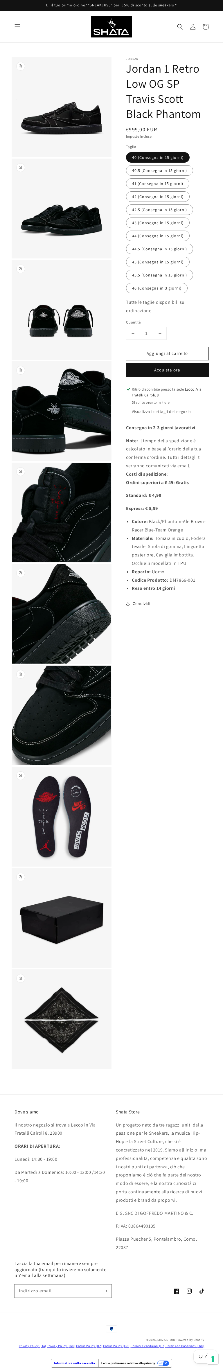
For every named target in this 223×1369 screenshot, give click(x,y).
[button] (17, 26)
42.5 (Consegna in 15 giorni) (159, 209)
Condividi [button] (141, 603)
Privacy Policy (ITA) (32, 1346)
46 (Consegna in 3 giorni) (156, 288)
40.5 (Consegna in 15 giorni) (159, 170)
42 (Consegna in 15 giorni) (158, 196)
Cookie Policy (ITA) (89, 1346)
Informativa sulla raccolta (74, 1363)
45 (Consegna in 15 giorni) (158, 262)
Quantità (133, 322)
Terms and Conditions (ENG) (185, 1346)
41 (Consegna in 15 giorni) (157, 183)
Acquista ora (167, 370)
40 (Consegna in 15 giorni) (158, 157)
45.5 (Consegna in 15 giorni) (159, 275)
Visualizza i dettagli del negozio (161, 411)
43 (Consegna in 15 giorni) (158, 222)
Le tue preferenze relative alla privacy (128, 1363)
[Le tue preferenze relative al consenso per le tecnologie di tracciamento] (212, 1358)
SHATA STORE (166, 1340)
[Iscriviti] (105, 1290)
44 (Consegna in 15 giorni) (158, 235)
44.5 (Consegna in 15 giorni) (159, 248)
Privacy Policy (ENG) (61, 1346)
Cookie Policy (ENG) (116, 1346)
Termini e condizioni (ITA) (148, 1346)
